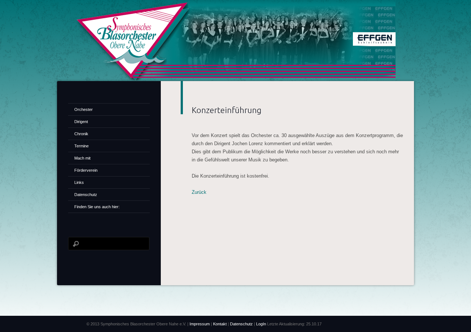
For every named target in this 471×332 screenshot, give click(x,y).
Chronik (81, 134)
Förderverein (86, 170)
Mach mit (82, 158)
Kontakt (220, 324)
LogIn (261, 324)
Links (79, 182)
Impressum (200, 324)
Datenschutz (85, 194)
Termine (81, 146)
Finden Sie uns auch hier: (97, 207)
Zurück (199, 192)
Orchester (83, 109)
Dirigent (81, 121)
